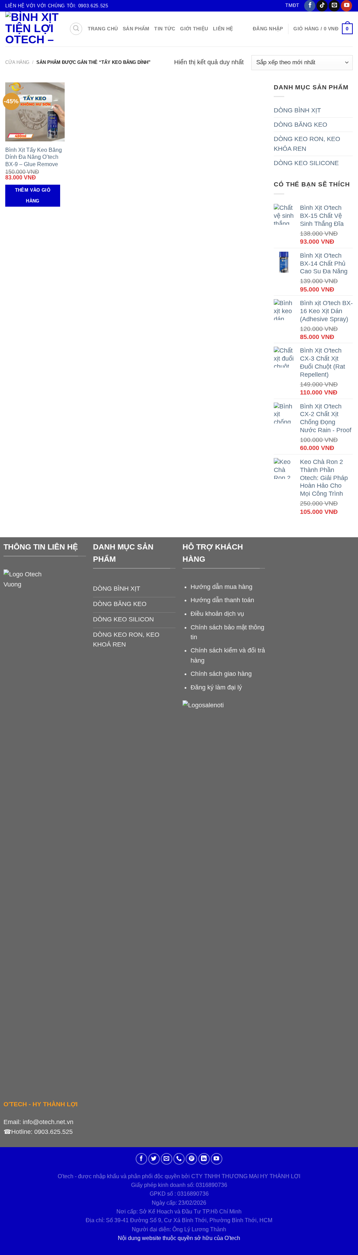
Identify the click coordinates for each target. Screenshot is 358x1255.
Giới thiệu (194, 28)
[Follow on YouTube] (346, 6)
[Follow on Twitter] (154, 1159)
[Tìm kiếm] (76, 29)
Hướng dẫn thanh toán (222, 600)
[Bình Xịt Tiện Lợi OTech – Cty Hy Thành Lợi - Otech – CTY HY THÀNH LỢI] (32, 29)
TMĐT (292, 5)
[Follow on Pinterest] (191, 1159)
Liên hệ (223, 28)
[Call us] (179, 1159)
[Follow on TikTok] (322, 6)
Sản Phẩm (136, 28)
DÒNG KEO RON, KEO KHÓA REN (307, 143)
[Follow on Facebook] (309, 6)
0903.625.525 (53, 1131)
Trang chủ (103, 28)
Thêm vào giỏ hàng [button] (33, 195)
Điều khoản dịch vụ (217, 613)
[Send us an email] (334, 6)
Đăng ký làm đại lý (216, 687)
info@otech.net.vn (48, 1122)
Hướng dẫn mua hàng (221, 586)
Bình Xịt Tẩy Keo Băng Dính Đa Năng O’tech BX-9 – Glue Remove (33, 157)
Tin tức (164, 28)
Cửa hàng (17, 62)
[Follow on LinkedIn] (204, 1159)
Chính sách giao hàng (221, 673)
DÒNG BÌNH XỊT (297, 110)
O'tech (232, 1238)
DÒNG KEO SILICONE (306, 163)
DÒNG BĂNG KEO (300, 124)
